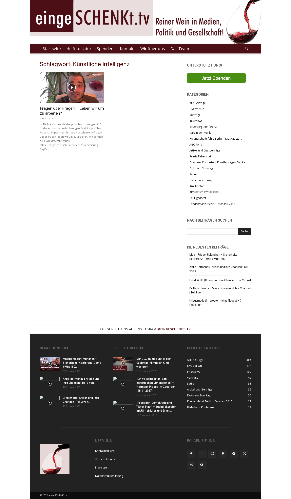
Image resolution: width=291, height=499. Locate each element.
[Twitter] (244, 454)
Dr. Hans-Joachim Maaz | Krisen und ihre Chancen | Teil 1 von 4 (220, 290)
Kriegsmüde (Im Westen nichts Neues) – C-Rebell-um (216, 302)
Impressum (102, 467)
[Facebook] (191, 454)
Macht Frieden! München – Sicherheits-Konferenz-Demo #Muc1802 (213, 256)
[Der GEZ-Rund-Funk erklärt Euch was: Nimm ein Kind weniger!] (123, 364)
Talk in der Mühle (200, 132)
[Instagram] (212, 454)
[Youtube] (202, 465)
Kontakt (127, 48)
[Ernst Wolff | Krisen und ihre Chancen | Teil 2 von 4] (50, 403)
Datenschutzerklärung (109, 476)
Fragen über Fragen (202, 180)
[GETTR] (202, 454)
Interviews (196, 121)
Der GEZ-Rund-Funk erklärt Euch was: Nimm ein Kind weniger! (153, 362)
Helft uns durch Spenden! (90, 48)
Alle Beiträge (197, 103)
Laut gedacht (197, 198)
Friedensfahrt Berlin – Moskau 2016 (212, 204)
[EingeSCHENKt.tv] (145, 22)
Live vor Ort (196, 109)
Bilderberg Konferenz (203, 127)
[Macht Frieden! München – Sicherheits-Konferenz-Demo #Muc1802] (50, 364)
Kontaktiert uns (105, 451)
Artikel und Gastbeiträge (204, 150)
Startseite (52, 48)
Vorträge (195, 115)
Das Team (179, 48)
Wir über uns (152, 48)
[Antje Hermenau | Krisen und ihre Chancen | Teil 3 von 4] (50, 384)
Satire (193, 174)
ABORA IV (195, 144)
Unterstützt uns (105, 459)
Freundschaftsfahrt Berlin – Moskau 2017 (215, 138)
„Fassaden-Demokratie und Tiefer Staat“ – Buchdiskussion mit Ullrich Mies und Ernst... (156, 406)
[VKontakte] (191, 465)
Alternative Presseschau (204, 192)
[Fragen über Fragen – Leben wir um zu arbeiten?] (72, 87)
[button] (246, 49)
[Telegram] (234, 454)
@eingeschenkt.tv (174, 329)
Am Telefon (196, 186)
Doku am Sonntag (201, 168)
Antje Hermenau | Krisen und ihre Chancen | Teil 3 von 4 (219, 269)
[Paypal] (223, 454)
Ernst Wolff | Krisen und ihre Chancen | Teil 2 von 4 (220, 280)
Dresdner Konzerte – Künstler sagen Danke (217, 162)
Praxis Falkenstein (200, 156)
